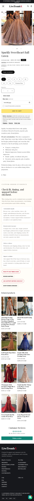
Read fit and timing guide (11, 272)
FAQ (3, 480)
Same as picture (8, 72)
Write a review (16, 438)
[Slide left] (13, 49)
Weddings (5, 462)
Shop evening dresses (10, 285)
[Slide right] (21, 49)
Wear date (8, 99)
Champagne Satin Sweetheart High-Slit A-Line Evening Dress (8, 386)
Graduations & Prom (8, 464)
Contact (4, 486)
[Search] (28, 6)
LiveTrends (15, 6)
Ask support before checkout (13, 281)
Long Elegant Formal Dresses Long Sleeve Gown (23, 416)
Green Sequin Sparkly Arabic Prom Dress (7, 415)
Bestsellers (22, 469)
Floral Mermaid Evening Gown (24, 318)
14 (10, 83)
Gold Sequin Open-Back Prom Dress (8, 353)
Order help (17, 123)
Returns (11, 123)
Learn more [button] (20, 498)
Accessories (22, 462)
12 (4, 83)
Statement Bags (23, 464)
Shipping (3, 62)
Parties (4, 466)
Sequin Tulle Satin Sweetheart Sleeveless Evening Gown (23, 354)
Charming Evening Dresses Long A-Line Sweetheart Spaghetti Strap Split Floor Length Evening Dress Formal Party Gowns (8, 322)
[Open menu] (3, 6)
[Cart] (31, 6)
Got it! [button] (29, 497)
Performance (6, 469)
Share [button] (4, 175)
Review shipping (8, 276)
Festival (4, 471)
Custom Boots (6, 473)
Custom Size (19, 83)
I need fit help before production (13, 106)
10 (25, 79)
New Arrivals (22, 466)
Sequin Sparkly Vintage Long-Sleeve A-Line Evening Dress (24, 386)
